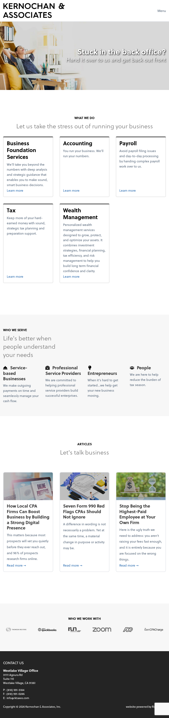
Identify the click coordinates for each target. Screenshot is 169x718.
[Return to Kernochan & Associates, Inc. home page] (34, 10)
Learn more (28, 190)
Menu (161, 10)
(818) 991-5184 (15, 690)
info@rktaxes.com (18, 698)
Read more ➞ (28, 565)
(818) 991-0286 (15, 694)
